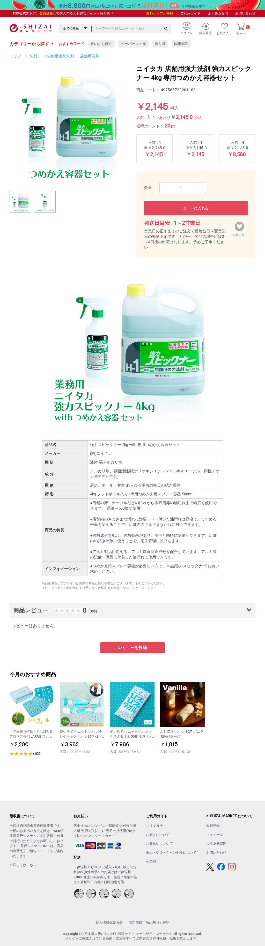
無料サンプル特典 (159, 13)
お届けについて (158, 835)
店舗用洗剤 (89, 56)
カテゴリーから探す (32, 43)
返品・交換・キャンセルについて (171, 852)
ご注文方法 (154, 826)
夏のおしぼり (101, 44)
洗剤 (33, 56)
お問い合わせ (245, 13)
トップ (15, 56)
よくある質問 (218, 13)
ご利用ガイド (190, 13)
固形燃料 (181, 44)
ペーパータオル (133, 44)
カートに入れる (196, 208)
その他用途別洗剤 (58, 56)
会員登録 (46, 13)
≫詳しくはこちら (23, 865)
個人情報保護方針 (109, 923)
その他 (151, 861)
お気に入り (240, 233)
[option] (69, 123)
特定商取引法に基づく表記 (149, 923)
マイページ (214, 835)
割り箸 (160, 44)
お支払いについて (159, 843)
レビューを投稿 (132, 647)
